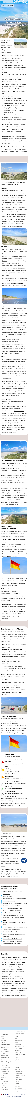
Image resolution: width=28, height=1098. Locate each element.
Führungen (4, 1077)
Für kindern (4, 1040)
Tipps (2, 1038)
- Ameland (17, 1077)
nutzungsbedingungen (13, 1094)
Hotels (3, 1053)
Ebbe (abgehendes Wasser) (12, 957)
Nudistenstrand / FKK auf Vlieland (12, 939)
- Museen (3, 1064)
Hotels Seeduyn (15, 687)
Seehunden (18, 1044)
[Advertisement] (14, 159)
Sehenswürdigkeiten (6, 1062)
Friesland (17, 1069)
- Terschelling (18, 1079)
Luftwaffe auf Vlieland (9, 901)
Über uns (17, 1086)
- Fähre (17, 1059)
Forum (16, 1063)
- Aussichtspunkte (6, 1067)
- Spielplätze (4, 1073)
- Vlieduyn (4, 1049)
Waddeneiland (18, 502)
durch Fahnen (12, 671)
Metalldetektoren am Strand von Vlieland (14, 898)
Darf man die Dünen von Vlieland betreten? (15, 927)
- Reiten (3, 1085)
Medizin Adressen (20, 1061)
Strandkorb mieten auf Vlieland (11, 932)
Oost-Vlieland (18, 1040)
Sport (2, 1079)
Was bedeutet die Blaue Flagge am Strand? (15, 903)
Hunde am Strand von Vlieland (11, 913)
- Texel (17, 1081)
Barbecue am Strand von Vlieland (12, 943)
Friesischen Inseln (20, 1046)
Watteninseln (18, 1073)
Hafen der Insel (6, 313)
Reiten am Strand (7, 896)
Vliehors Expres (6, 378)
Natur (2, 1075)
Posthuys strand (7, 418)
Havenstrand (8, 308)
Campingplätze (5, 1051)
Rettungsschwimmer (15, 131)
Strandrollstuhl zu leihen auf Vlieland (13, 915)
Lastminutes (4, 1055)
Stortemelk (12, 249)
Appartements (5, 1047)
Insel (2, 1036)
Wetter (3, 1042)
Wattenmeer (18, 1050)
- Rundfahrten (5, 1071)
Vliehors (24, 359)
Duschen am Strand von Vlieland (12, 929)
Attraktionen (4, 1069)
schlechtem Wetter (16, 668)
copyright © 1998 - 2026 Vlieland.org (14, 1096)
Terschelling (8, 283)
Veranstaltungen (19, 1033)
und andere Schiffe (20, 348)
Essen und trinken (20, 1031)
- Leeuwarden (19, 1071)
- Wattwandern (5, 1087)
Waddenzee (22, 330)
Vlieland (3, 42)
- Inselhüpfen (18, 1048)
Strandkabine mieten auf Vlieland (12, 906)
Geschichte (18, 1052)
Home (2, 1031)
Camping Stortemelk (18, 268)
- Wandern (4, 1083)
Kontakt (17, 1091)
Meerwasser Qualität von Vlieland (12, 941)
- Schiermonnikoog (20, 1075)
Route (16, 1057)
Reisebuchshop (19, 1065)
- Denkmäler (4, 1066)
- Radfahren (4, 1081)
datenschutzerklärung (22, 1094)
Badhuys (11, 190)
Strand (3, 876)
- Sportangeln (5, 1089)
